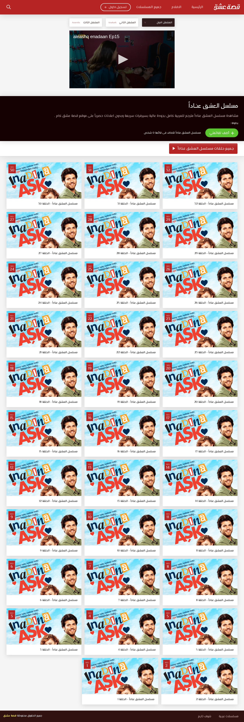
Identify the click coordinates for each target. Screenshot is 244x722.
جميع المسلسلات (148, 7)
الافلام (176, 7)
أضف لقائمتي (219, 133)
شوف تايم (204, 716)
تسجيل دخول (118, 7)
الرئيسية (197, 7)
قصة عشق (9, 716)
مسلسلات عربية (228, 716)
